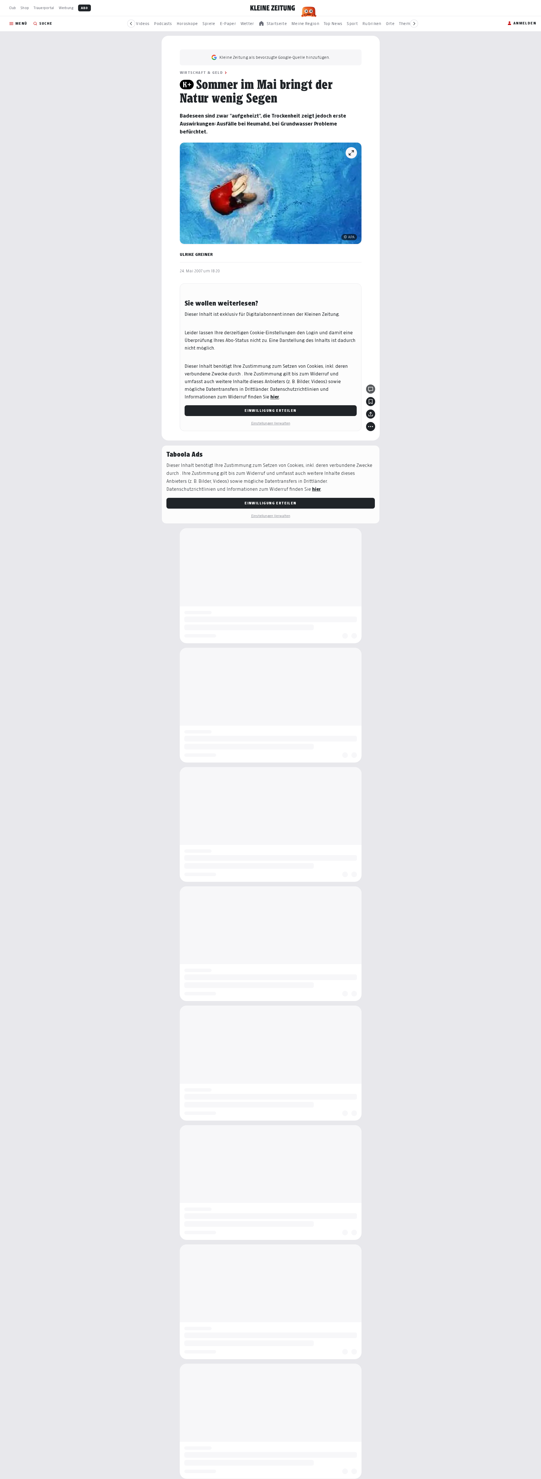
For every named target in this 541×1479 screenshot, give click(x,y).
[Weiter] (414, 24)
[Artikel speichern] (370, 401)
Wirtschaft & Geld (201, 72)
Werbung (66, 8)
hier (274, 396)
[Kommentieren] (370, 389)
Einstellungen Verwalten (270, 423)
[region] (272, 23)
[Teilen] (370, 414)
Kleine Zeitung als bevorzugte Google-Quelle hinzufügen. (274, 57)
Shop (24, 8)
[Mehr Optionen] (370, 426)
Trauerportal (44, 8)
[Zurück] (131, 24)
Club (12, 8)
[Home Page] (272, 8)
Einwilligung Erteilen (270, 410)
